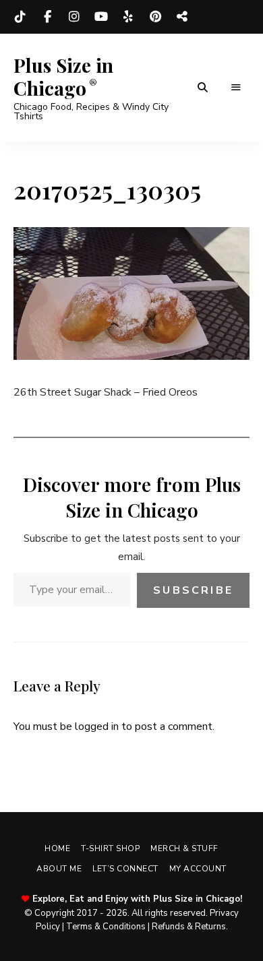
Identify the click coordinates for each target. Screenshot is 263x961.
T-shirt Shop (110, 848)
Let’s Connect (125, 868)
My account (198, 868)
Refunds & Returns (189, 927)
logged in (97, 726)
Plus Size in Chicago (63, 76)
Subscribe (193, 590)
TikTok (20, 17)
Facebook (47, 17)
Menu (236, 87)
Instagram (74, 17)
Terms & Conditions (106, 927)
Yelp (128, 17)
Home (57, 848)
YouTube (101, 17)
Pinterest (155, 17)
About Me (59, 868)
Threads (182, 17)
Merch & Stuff (184, 848)
